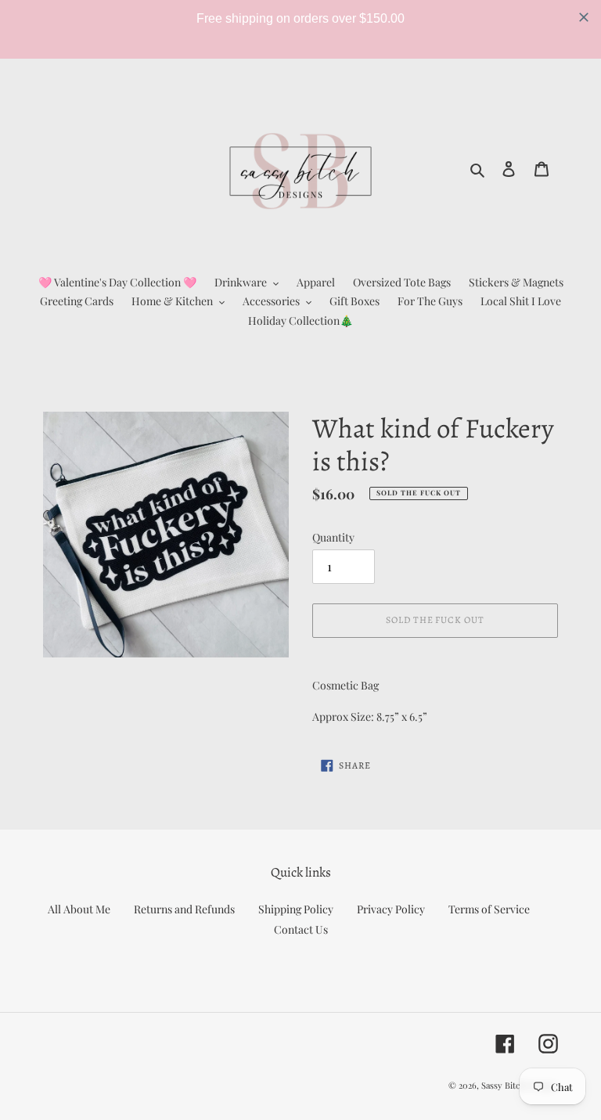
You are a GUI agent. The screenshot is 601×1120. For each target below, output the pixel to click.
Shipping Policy (295, 909)
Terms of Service (489, 909)
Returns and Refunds (184, 909)
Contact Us (301, 929)
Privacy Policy (391, 909)
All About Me (79, 909)
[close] (584, 17)
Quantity (333, 537)
